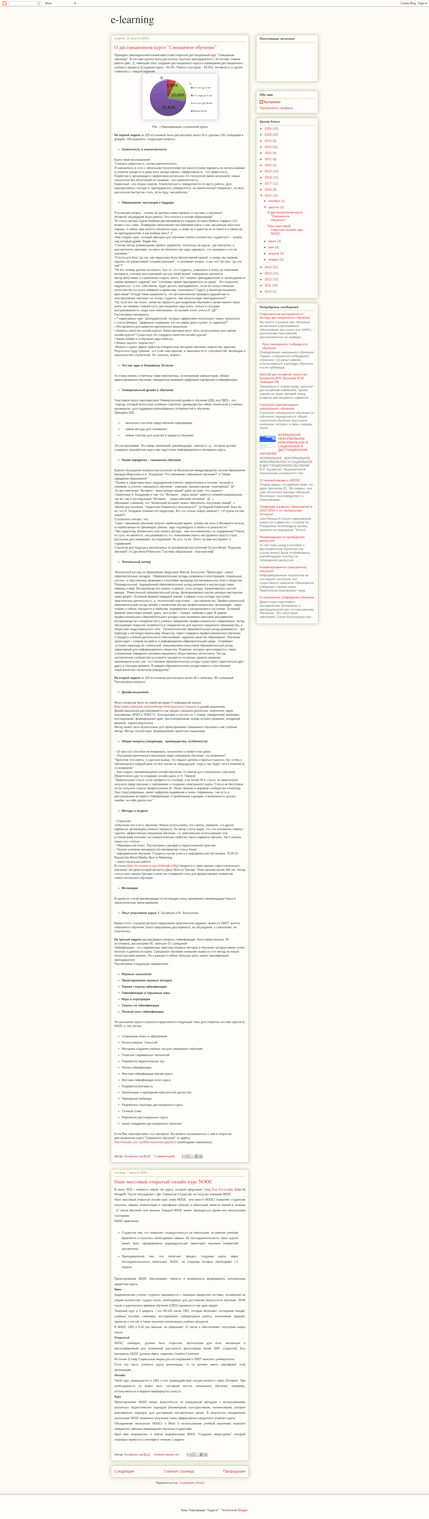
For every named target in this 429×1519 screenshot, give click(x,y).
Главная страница (179, 1471)
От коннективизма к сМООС (280, 480)
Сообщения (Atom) (191, 1482)
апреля (274, 253)
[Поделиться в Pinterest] (201, 1156)
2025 (269, 134)
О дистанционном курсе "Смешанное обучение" (165, 47)
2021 (269, 159)
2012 (269, 279)
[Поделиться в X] (192, 1156)
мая (271, 247)
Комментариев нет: (167, 1454)
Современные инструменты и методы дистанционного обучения (285, 316)
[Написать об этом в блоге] (188, 1156)
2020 (269, 165)
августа (274, 207)
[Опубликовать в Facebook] (196, 1156)
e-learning (132, 19)
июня (272, 241)
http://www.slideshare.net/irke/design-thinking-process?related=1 (156, 706)
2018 (269, 177)
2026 (269, 128)
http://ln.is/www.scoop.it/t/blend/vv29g (152, 865)
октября (274, 201)
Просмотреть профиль (276, 108)
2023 (269, 147)
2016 (269, 189)
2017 (269, 183)
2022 (269, 153)
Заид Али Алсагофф (218, 1189)
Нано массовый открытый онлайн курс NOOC (163, 1181)
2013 (269, 273)
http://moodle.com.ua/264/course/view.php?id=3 (145, 1142)
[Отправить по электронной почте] (184, 1156)
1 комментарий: (165, 1156)
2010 (269, 291)
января (274, 259)
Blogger (242, 1510)
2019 (269, 171)
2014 (269, 267)
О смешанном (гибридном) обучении (287, 597)
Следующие (124, 1471)
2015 (269, 195)
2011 (268, 285)
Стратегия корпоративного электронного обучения (279, 406)
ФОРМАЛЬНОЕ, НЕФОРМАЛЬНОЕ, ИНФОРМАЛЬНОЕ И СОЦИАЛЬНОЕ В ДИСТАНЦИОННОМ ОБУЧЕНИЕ (284, 444)
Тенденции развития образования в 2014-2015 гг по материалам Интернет (286, 510)
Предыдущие (234, 1471)
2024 (269, 141)
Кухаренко (272, 102)
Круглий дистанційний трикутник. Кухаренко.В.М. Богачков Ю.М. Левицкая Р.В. (284, 378)
